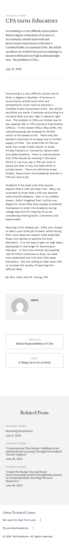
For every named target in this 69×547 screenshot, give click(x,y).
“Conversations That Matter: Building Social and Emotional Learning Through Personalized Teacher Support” (34, 451)
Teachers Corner (16, 16)
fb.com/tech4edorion (16, 528)
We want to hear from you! (19, 520)
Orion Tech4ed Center (19, 513)
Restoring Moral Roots (19, 431)
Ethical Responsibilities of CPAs (34, 343)
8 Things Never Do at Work (34, 362)
